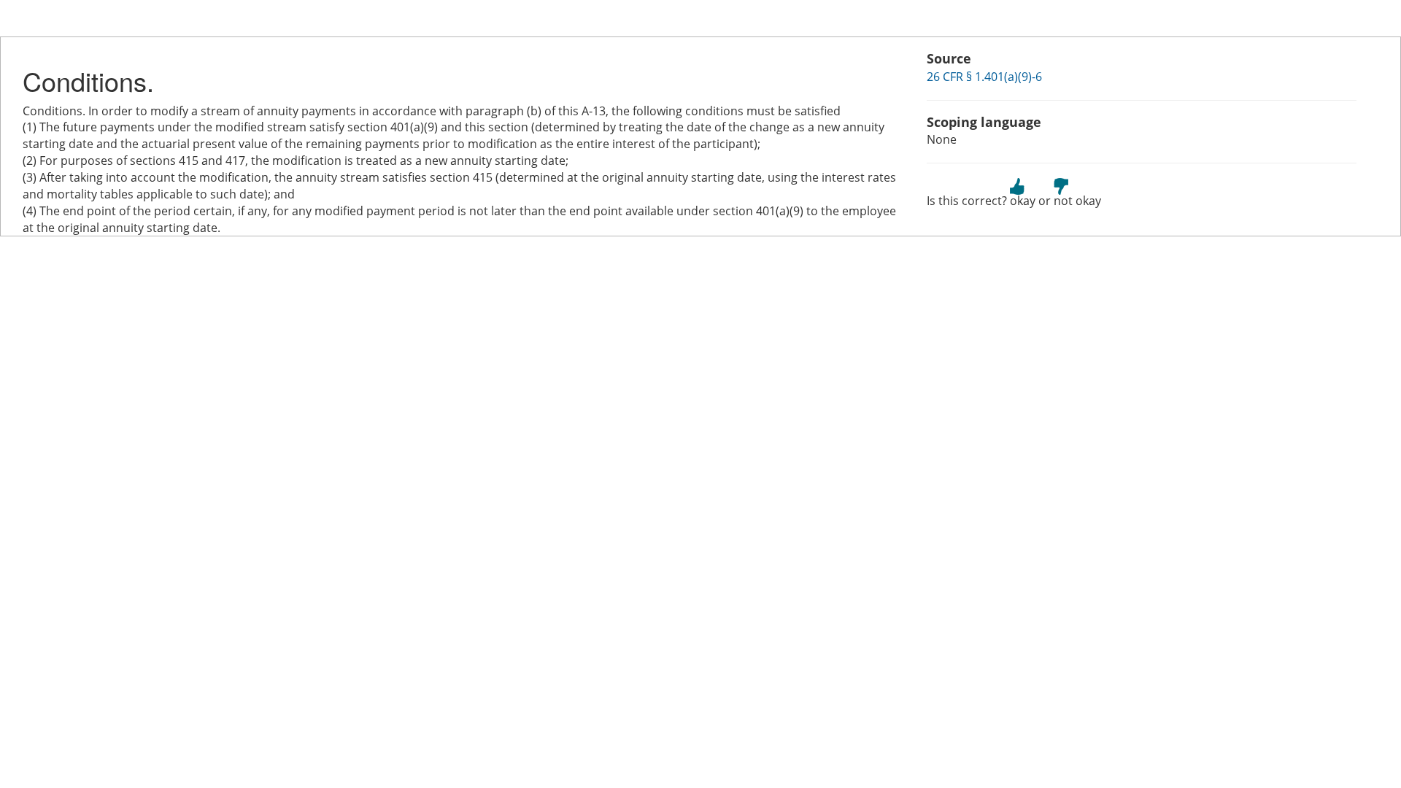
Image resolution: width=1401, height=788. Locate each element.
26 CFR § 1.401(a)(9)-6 (984, 77)
